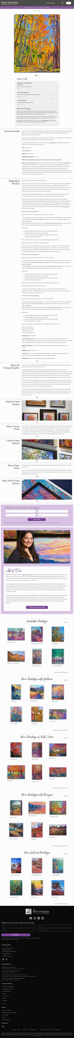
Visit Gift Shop (5, 1019)
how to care (65, 206)
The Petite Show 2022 (56, 159)
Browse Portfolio (6, 991)
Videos (4, 1017)
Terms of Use (30, 522)
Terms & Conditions (33, 1029)
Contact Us (5, 1023)
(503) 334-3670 (50, 3)
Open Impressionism (31, 162)
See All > (66, 622)
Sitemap (14, 1029)
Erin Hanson (68, 162)
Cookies (18, 1029)
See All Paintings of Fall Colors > (60, 788)
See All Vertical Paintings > (61, 903)
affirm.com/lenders (12, 1033)
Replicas (4, 993)
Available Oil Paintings (7, 986)
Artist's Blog (5, 1015)
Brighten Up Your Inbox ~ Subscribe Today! (37, 7)
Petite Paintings (31, 159)
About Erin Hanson (6, 1010)
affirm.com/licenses (40, 1034)
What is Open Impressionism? (9, 1012)
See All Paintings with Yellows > (60, 730)
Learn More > (5, 1003)
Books (3, 998)
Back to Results (37, 10)
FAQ (3, 1026)
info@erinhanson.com (7, 956)
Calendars (4, 1000)
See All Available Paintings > (61, 672)
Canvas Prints (5, 995)
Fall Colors (38, 159)
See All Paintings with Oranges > (60, 845)
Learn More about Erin (37, 607)
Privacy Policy (37, 522)
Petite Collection (45, 159)
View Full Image (52, 69)
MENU (68, 3)
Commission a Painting (7, 988)
